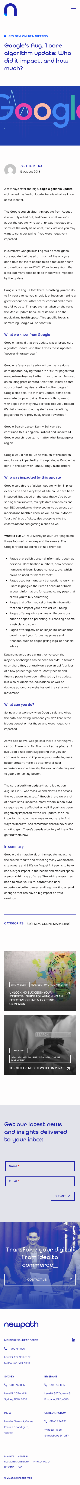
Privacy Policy (42, 1461)
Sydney (9, 1376)
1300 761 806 (17, 1348)
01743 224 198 (58, 1421)
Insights (9, 1456)
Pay (20, 1466)
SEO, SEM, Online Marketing (48, 924)
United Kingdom (55, 1413)
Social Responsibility (16, 1461)
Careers (23, 1456)
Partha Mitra (31, 166)
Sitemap (9, 1466)
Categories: (14, 923)
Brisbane (50, 1376)
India (7, 1413)
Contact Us (37, 1279)
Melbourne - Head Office (21, 1340)
